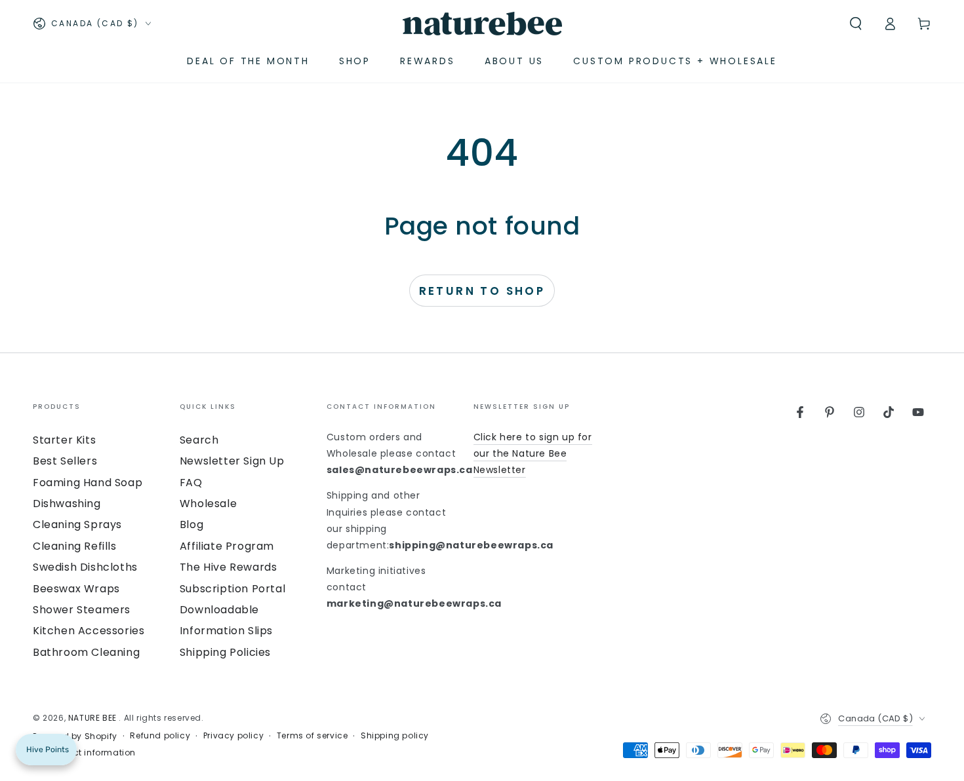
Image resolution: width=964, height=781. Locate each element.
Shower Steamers (82, 609)
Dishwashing (67, 503)
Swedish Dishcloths (85, 567)
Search (199, 440)
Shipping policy (395, 736)
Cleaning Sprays (77, 524)
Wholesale (208, 503)
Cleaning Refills (75, 546)
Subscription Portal (232, 588)
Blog (191, 524)
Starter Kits (64, 440)
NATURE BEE (93, 717)
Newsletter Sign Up (232, 460)
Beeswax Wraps (76, 588)
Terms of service (312, 736)
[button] (856, 23)
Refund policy (160, 736)
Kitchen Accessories (88, 630)
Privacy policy (233, 736)
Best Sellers (65, 460)
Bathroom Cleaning (86, 652)
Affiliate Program (227, 546)
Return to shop (482, 291)
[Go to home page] (482, 23)
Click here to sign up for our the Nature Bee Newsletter (532, 453)
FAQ (191, 482)
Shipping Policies (225, 652)
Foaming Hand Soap (87, 482)
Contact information (91, 753)
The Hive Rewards (228, 567)
